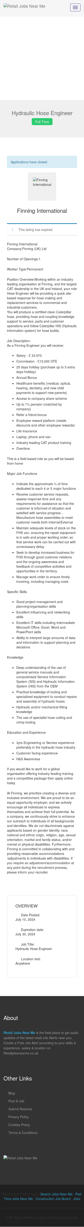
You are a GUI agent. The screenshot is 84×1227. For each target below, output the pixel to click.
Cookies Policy (19, 1124)
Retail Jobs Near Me (19, 1032)
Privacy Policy (18, 1116)
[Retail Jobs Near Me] (24, 8)
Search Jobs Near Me (56, 1194)
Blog (11, 1093)
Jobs (76, 1198)
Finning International (42, 210)
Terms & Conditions (22, 1132)
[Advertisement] (42, 58)
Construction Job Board (53, 1198)
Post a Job (16, 1101)
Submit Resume (20, 1109)
